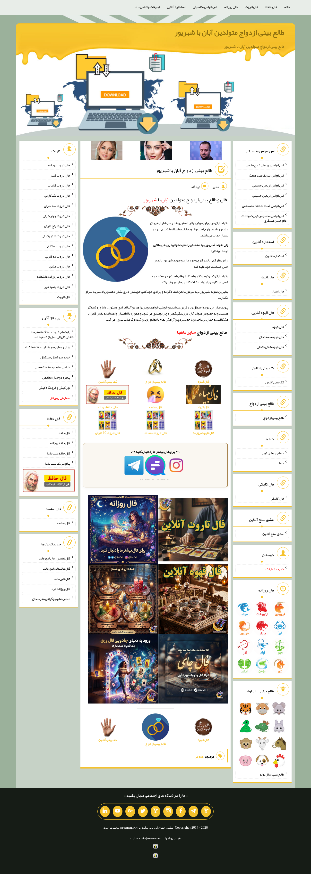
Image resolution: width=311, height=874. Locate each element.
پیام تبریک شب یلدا (57, 463)
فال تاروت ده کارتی (57, 256)
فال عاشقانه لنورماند (56, 568)
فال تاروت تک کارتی (57, 195)
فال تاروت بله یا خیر (57, 286)
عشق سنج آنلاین (273, 533)
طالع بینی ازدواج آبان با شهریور (184, 170)
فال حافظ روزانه (60, 443)
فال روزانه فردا (60, 588)
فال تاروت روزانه (59, 165)
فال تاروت (251, 6)
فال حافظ (271, 6)
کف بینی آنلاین (274, 382)
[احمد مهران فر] (206, 151)
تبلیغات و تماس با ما (147, 6)
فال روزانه (231, 6)
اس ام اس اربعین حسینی (268, 185)
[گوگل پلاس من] (130, 811)
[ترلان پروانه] (156, 151)
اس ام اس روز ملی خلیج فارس (265, 165)
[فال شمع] (123, 600)
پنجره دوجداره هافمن (56, 377)
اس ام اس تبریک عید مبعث (266, 175)
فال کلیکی (277, 498)
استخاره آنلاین (176, 6)
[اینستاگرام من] (168, 811)
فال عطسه (63, 522)
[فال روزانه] (123, 530)
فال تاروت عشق (59, 266)
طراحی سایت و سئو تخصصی (52, 367)
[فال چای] (193, 669)
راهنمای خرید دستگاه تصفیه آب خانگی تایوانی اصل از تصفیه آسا (51, 334)
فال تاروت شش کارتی (56, 236)
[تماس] (155, 811)
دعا (281, 463)
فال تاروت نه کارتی (58, 246)
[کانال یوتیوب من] (117, 811)
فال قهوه (278, 326)
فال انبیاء (278, 291)
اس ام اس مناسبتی (205, 6)
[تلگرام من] (193, 811)
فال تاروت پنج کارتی (57, 225)
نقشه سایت (138, 838)
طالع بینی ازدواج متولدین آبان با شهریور (229, 32)
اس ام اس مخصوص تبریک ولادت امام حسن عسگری (264, 218)
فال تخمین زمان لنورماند (54, 558)
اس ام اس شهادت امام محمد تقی (263, 205)
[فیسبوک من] (181, 811)
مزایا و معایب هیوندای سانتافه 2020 (47, 347)
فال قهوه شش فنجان (270, 346)
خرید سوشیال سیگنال (55, 357)
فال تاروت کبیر (60, 175)
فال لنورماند (62, 578)
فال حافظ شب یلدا (58, 453)
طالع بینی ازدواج (202, 332)
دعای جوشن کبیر (273, 452)
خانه (287, 6)
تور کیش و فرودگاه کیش (54, 387)
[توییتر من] (143, 811)
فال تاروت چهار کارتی (56, 215)
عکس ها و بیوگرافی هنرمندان (51, 598)
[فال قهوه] (193, 600)
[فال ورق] (123, 669)
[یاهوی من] (206, 811)
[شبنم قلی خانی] (106, 151)
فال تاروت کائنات (59, 185)
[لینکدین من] (105, 811)
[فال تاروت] (193, 530)
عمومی (199, 756)
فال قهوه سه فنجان (271, 336)
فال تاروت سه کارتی (57, 205)
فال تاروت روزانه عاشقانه (53, 276)
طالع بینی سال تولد (271, 774)
